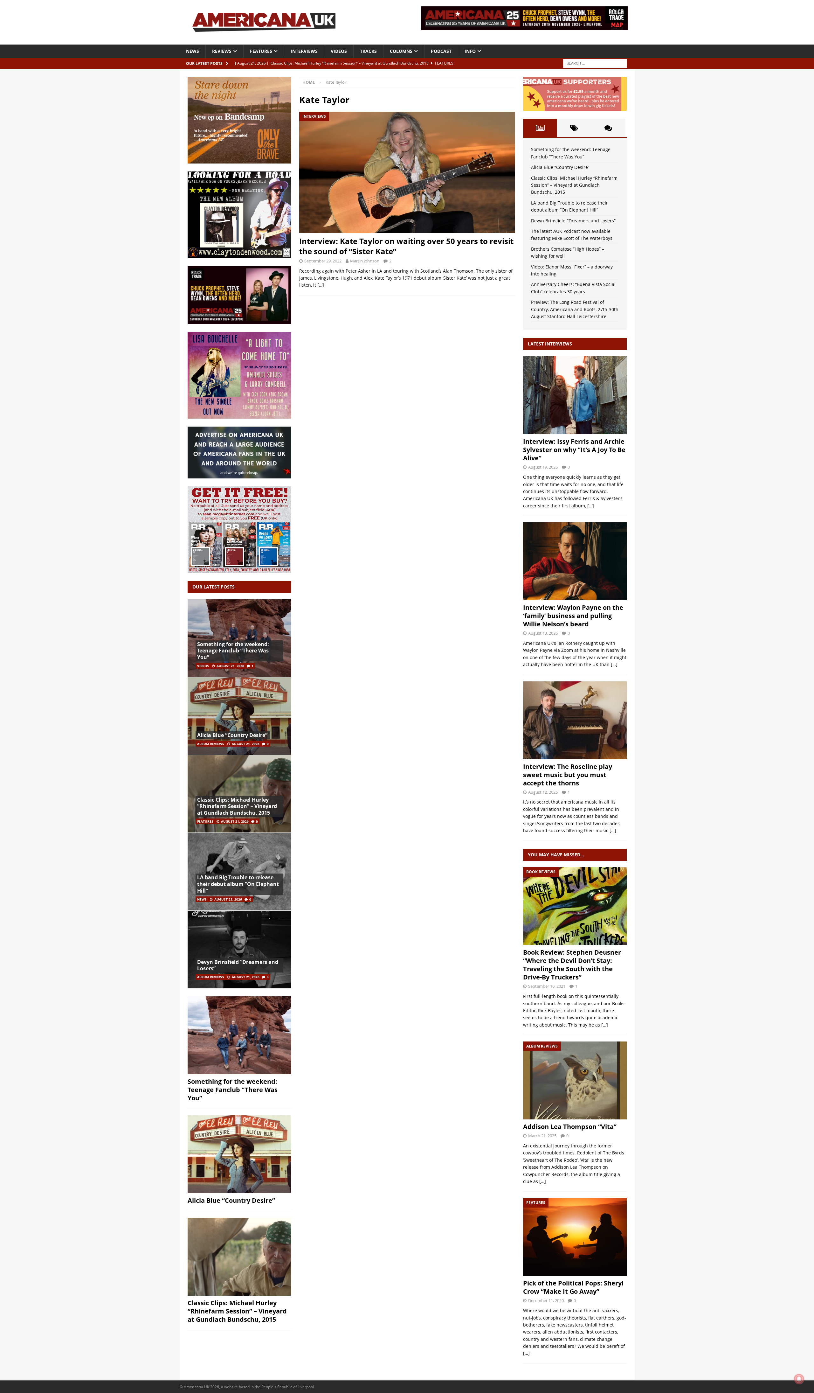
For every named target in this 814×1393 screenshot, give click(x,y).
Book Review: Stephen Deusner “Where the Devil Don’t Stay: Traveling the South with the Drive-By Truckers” (572, 964)
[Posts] (540, 128)
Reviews (221, 51)
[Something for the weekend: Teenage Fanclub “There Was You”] (239, 638)
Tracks (368, 51)
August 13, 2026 (543, 633)
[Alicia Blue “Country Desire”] (239, 716)
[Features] (575, 1237)
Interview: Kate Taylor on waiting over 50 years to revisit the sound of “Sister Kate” (406, 246)
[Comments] (608, 128)
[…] (320, 285)
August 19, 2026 (543, 467)
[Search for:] (595, 63)
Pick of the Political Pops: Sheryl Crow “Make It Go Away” (573, 1287)
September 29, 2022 (322, 261)
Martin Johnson (364, 261)
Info (470, 51)
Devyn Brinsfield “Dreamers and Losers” (237, 965)
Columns (401, 51)
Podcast (441, 51)
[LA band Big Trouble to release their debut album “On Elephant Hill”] (239, 871)
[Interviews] (575, 395)
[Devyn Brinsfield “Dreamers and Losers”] (239, 949)
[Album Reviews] (575, 1080)
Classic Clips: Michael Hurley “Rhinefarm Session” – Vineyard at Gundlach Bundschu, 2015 (237, 806)
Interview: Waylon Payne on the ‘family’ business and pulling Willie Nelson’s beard (573, 615)
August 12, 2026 (543, 792)
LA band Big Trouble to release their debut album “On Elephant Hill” (238, 884)
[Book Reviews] (575, 906)
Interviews (304, 51)
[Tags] (574, 128)
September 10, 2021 (546, 986)
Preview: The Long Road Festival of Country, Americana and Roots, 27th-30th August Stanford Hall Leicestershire (574, 309)
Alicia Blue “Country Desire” (232, 735)
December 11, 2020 (546, 1300)
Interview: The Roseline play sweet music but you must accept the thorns (567, 774)
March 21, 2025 (542, 1136)
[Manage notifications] (799, 1379)
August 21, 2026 (230, 666)
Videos (339, 51)
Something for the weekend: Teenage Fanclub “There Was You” (233, 651)
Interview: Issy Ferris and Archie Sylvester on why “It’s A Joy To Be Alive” (574, 449)
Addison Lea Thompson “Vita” (570, 1126)
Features (261, 51)
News (192, 51)
